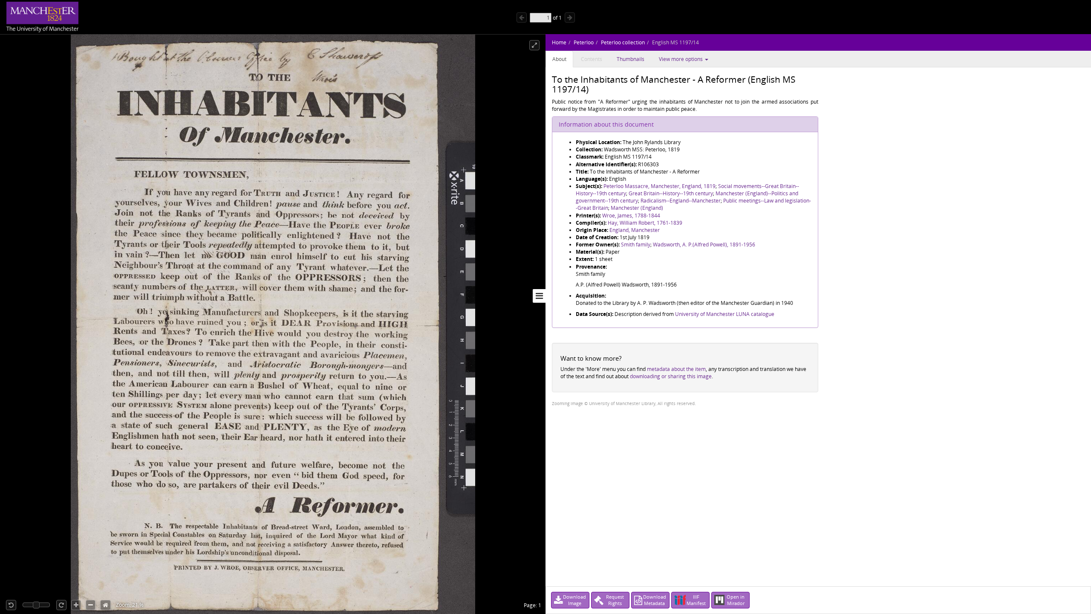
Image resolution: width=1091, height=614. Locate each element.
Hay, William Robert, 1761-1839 (645, 222)
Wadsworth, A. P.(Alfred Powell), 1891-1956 (704, 244)
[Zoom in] (76, 605)
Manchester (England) (637, 207)
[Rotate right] (61, 605)
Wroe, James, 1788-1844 (631, 215)
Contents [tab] (591, 59)
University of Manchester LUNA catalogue (724, 314)
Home (559, 42)
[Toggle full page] (534, 45)
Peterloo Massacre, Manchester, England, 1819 (659, 186)
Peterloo (584, 42)
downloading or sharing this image (671, 376)
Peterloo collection (623, 42)
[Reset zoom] (105, 605)
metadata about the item (676, 369)
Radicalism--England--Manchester (681, 200)
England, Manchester (634, 230)
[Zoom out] (90, 605)
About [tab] (559, 59)
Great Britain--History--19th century (671, 193)
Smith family (635, 244)
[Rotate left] (11, 605)
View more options (681, 59)
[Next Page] (570, 17)
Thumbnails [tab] (630, 59)
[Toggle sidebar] (539, 296)
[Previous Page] (522, 17)
